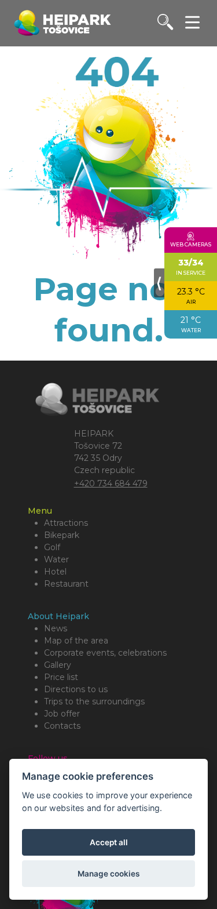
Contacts (62, 726)
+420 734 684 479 (111, 483)
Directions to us (76, 689)
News (55, 628)
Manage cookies (108, 873)
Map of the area (76, 640)
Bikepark (61, 535)
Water (56, 559)
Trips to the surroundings (94, 701)
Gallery (57, 665)
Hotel (55, 571)
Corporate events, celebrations (105, 653)
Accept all (109, 842)
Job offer (62, 713)
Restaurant (66, 584)
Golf (52, 547)
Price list (61, 677)
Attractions (66, 523)
